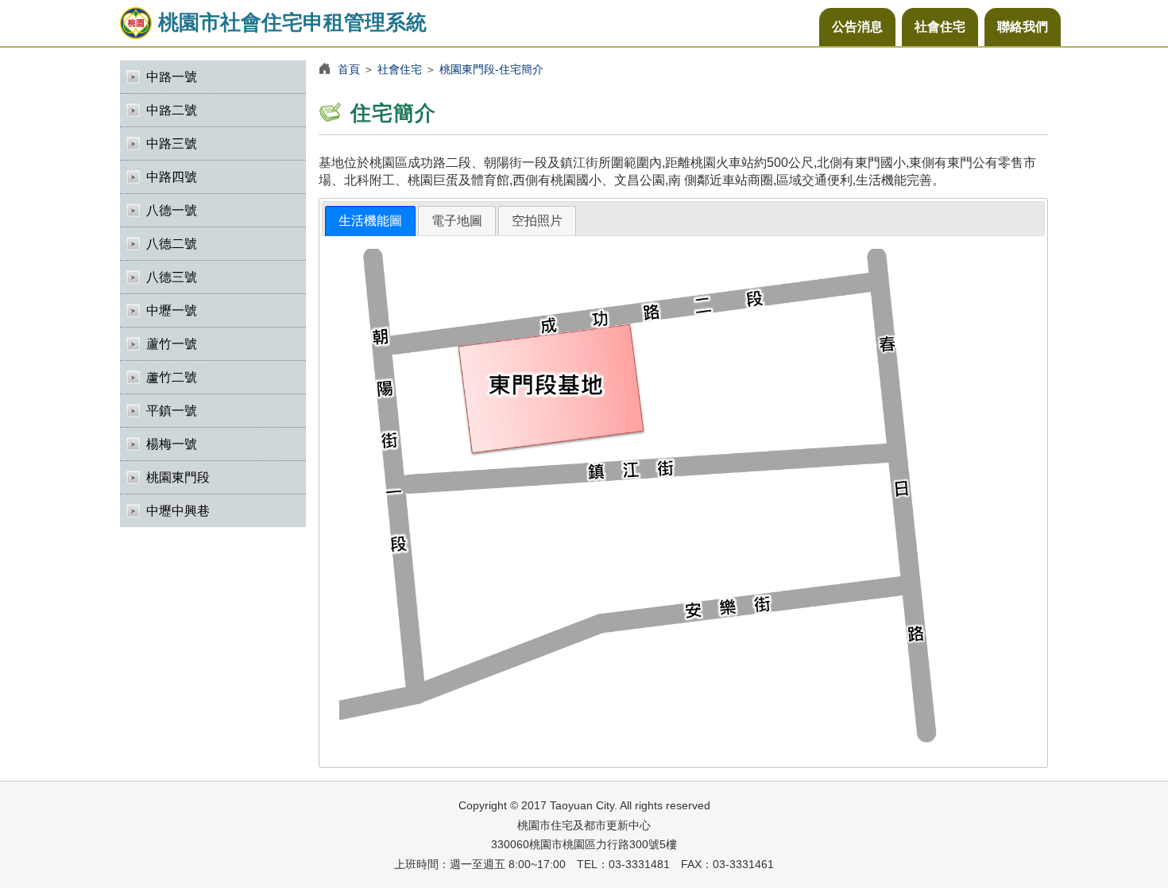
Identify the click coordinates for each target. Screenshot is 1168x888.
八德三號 (171, 277)
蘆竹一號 (171, 344)
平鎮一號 (171, 410)
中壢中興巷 (178, 511)
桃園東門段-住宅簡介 (491, 69)
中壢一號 (171, 310)
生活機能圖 (370, 220)
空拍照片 (537, 220)
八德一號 (171, 210)
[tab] (370, 221)
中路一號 (171, 76)
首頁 (349, 69)
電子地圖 (456, 220)
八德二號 (171, 243)
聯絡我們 (1022, 26)
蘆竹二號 (171, 377)
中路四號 (171, 177)
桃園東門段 (178, 477)
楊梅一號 (171, 444)
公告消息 (857, 26)
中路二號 (171, 110)
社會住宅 (940, 26)
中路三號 (171, 143)
